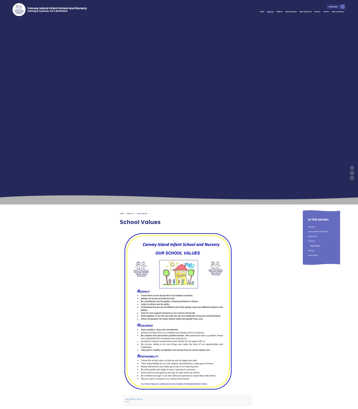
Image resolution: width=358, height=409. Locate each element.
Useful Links (333, 7)
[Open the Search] (342, 7)
